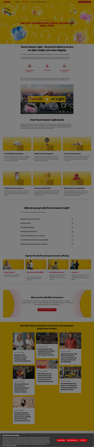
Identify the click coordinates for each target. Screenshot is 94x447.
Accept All (83, 440)
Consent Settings (61, 440)
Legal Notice (13, 445)
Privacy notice (8, 445)
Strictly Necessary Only (72, 440)
